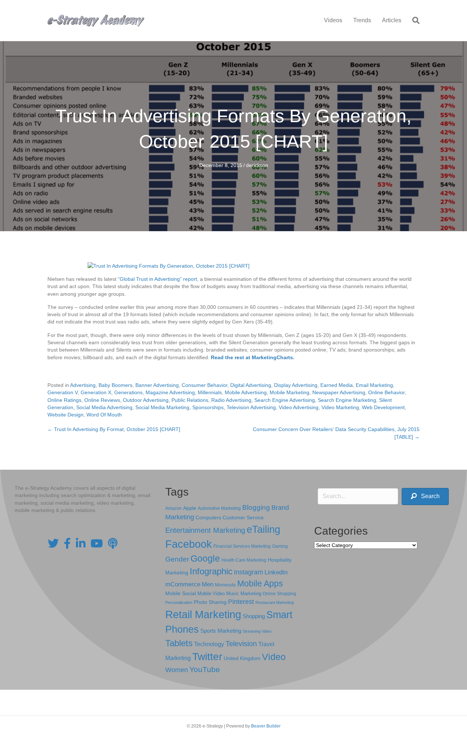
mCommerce (182, 584)
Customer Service (243, 517)
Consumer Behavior (204, 385)
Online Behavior (386, 392)
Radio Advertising (231, 400)
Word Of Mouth (104, 415)
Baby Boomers (115, 385)
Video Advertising (299, 407)
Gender (177, 559)
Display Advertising (295, 385)
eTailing (263, 529)
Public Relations (189, 400)
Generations (128, 392)
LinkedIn (276, 572)
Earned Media (336, 385)
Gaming (280, 546)
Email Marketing (374, 385)
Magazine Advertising (170, 392)
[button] (425, 496)
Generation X (96, 392)
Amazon (173, 508)
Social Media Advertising (104, 407)
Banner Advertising (157, 385)
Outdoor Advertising (146, 400)
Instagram (248, 572)
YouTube (204, 669)
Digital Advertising (250, 385)
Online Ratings (64, 400)
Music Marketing (243, 593)
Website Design (65, 415)
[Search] (413, 20)
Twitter (207, 656)
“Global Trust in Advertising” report (157, 279)
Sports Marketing (220, 631)
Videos (333, 20)
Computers (208, 517)
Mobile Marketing (289, 392)
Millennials (210, 392)
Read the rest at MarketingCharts (252, 357)
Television (241, 644)
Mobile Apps (260, 583)
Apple (189, 508)
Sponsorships (208, 407)
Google (205, 558)
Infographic (211, 571)
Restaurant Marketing (274, 602)
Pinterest (241, 601)
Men (207, 584)
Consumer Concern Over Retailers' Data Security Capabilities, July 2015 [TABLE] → (336, 432)
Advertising (83, 385)
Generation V (62, 392)
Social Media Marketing (162, 407)
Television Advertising (251, 407)
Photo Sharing (210, 602)
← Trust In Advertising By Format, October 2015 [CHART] (113, 429)
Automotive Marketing (219, 508)
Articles (391, 20)
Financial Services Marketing (242, 546)
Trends (362, 20)
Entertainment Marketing (205, 530)
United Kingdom (242, 658)
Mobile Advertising (246, 392)
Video (274, 657)
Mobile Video (211, 593)
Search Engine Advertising (284, 400)
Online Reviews (102, 400)
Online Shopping (279, 593)
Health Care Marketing (243, 560)
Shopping (254, 616)
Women (176, 670)
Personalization (178, 602)
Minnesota (225, 584)
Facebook (188, 544)
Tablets (179, 643)
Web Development (383, 407)
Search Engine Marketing (347, 400)
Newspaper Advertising (338, 392)
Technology (209, 644)
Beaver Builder (266, 726)
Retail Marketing (203, 614)
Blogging (256, 507)
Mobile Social (180, 593)
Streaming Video (257, 631)
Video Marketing (340, 407)
